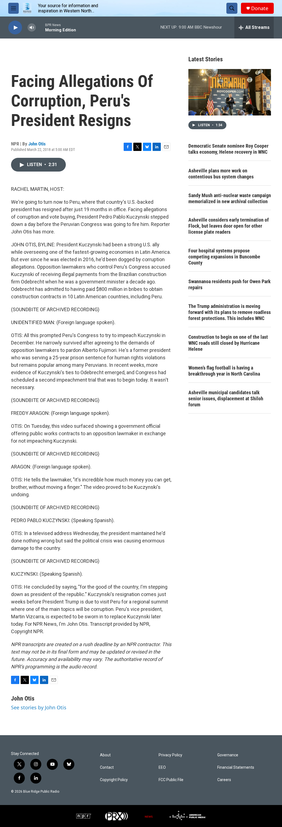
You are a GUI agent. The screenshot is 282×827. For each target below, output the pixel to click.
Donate (259, 8)
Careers (224, 780)
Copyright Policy (114, 780)
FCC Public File (171, 780)
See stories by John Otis (38, 707)
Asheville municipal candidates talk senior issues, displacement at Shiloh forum (225, 398)
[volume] (31, 27)
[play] (15, 27)
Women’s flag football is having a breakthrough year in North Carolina (224, 371)
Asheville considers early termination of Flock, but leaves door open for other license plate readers (228, 226)
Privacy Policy (170, 755)
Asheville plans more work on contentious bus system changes (221, 174)
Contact (107, 767)
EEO (162, 767)
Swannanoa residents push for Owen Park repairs (229, 284)
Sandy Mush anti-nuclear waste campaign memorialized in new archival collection (229, 198)
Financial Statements (235, 767)
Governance (227, 755)
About (105, 755)
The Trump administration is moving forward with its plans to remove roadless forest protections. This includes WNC (229, 312)
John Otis (37, 144)
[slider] (40, 27)
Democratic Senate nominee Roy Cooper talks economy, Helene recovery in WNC (228, 149)
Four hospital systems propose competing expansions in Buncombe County (224, 257)
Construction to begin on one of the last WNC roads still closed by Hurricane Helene (228, 343)
